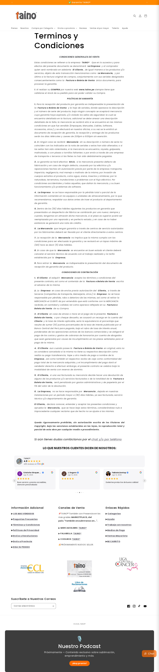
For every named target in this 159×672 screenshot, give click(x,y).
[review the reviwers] (52, 473)
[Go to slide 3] (77, 492)
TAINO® (82, 624)
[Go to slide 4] (79, 492)
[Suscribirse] (53, 606)
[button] (43, 28)
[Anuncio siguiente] (147, 2)
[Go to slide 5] (81, 492)
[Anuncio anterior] (12, 2)
